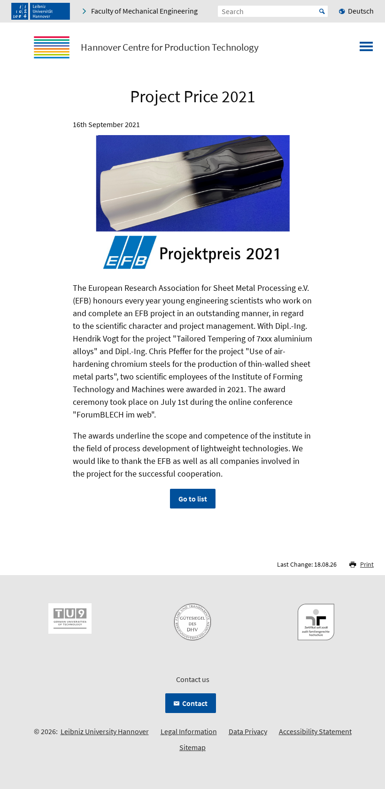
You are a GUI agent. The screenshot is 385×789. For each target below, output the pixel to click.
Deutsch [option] (361, 10)
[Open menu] (366, 49)
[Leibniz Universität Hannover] (40, 11)
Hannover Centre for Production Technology (170, 47)
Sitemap (192, 747)
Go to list (192, 498)
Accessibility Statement (315, 731)
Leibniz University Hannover (105, 731)
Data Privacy (248, 731)
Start (322, 11)
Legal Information (189, 731)
